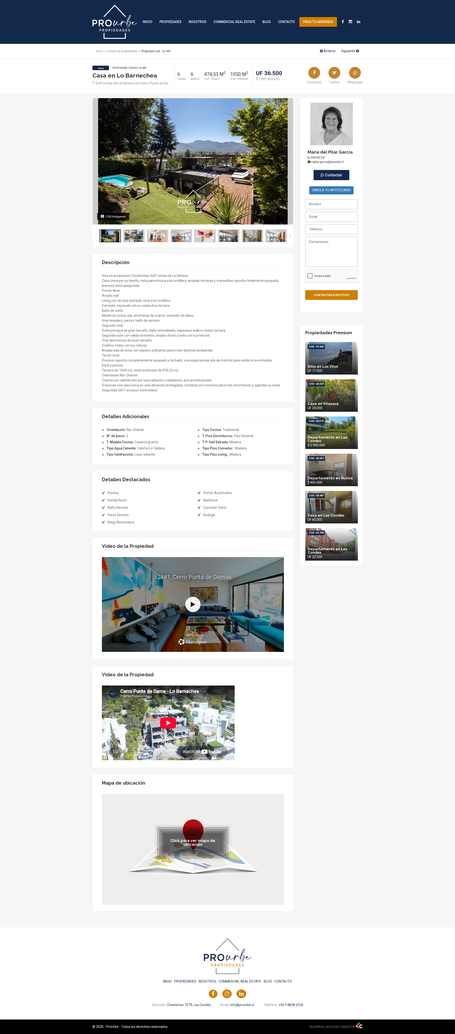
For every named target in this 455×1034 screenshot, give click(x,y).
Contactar (333, 175)
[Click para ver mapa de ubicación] (193, 849)
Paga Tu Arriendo (318, 22)
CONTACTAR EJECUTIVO (331, 295)
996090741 (317, 157)
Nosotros (197, 22)
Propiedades (170, 22)
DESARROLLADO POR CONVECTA (332, 1027)
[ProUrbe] (114, 21)
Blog (266, 22)
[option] (192, 161)
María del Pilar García (330, 152)
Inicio (147, 22)
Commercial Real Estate (234, 22)
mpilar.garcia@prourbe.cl (327, 162)
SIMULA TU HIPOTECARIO (331, 190)
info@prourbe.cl (242, 1005)
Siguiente (348, 51)
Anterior (329, 51)
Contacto (286, 22)
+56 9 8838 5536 (290, 1005)
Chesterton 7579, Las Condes (189, 1005)
